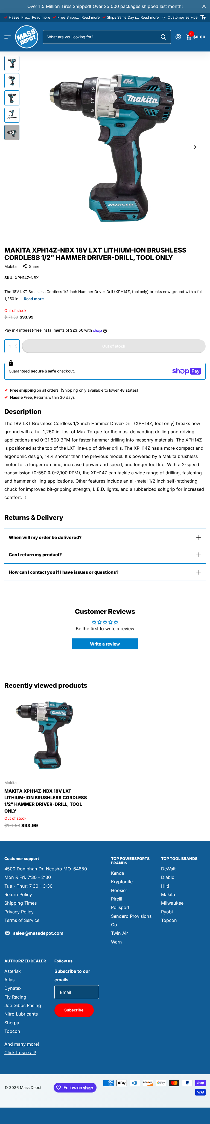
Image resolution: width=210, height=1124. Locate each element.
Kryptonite (122, 881)
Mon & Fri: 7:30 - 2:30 (27, 877)
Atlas (9, 979)
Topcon (169, 920)
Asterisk (12, 971)
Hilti (165, 886)
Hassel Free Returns (26, 17)
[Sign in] (178, 37)
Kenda (117, 873)
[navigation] (11, 63)
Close (204, 6)
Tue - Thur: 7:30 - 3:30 (28, 886)
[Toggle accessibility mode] (203, 17)
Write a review (105, 644)
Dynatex (13, 988)
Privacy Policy (19, 911)
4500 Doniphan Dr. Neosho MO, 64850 (45, 868)
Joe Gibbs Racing (22, 1005)
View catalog (7, 37)
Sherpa (11, 1022)
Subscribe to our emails (72, 975)
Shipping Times (20, 903)
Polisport (120, 907)
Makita (10, 266)
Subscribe (74, 1010)
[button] (17, 341)
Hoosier (119, 890)
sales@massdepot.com (38, 933)
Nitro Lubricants (21, 1014)
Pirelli (116, 899)
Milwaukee (172, 903)
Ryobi (167, 911)
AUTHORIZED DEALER (25, 961)
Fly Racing (15, 997)
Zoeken (163, 37)
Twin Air (119, 933)
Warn (116, 942)
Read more (41, 17)
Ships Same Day (120, 17)
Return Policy (18, 894)
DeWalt (168, 868)
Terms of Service (21, 920)
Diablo (167, 877)
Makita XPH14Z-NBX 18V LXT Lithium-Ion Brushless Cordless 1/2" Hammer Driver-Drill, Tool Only (45, 801)
